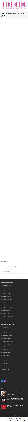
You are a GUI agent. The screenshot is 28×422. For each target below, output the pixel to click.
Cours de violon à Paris (6, 310)
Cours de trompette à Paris (7, 299)
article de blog (8, 175)
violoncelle (13, 64)
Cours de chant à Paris (6, 288)
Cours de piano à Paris (6, 285)
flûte (8, 68)
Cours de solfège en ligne (6, 363)
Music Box (4, 277)
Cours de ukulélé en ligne (6, 335)
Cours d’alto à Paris (5, 313)
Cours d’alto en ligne (5, 355)
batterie (19, 66)
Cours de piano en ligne (6, 327)
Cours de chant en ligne (6, 330)
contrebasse (12, 209)
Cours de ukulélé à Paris (6, 293)
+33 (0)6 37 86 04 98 (7, 372)
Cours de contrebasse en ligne (7, 360)
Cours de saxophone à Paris (7, 307)
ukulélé (14, 66)
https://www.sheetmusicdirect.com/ (10, 273)
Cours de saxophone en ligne (7, 349)
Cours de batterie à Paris (6, 296)
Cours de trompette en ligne (7, 341)
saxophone (18, 68)
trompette (4, 68)
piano (2, 64)
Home (2, 16)
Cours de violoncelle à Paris (7, 316)
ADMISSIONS (5, 374)
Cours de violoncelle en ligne (7, 358)
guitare (10, 66)
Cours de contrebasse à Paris (7, 319)
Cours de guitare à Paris (6, 290)
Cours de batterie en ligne (6, 338)
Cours (6, 16)
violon (6, 64)
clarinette (12, 68)
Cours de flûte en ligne (6, 344)
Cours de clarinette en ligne (7, 346)
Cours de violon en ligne (6, 352)
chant (23, 68)
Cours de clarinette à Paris (6, 305)
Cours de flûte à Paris (5, 302)
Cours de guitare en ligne (6, 332)
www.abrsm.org (18, 173)
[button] (26, 5)
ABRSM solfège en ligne (20, 277)
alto (10, 64)
